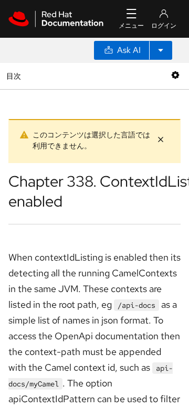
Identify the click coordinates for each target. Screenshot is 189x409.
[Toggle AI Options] (160, 50)
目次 (15, 76)
